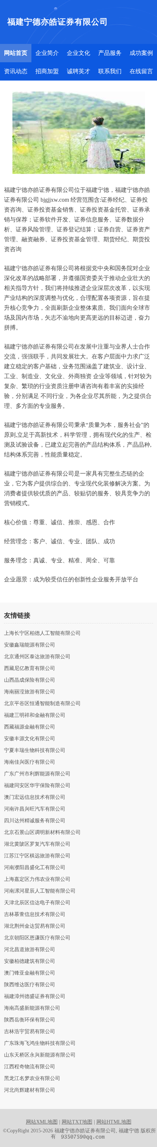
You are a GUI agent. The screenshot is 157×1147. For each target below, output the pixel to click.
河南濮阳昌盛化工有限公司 (34, 867)
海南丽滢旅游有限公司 (29, 691)
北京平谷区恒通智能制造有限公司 (42, 703)
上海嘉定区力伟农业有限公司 (37, 879)
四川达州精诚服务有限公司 (34, 820)
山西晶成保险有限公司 (29, 680)
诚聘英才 (78, 71)
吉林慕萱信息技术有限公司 (34, 914)
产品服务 (110, 53)
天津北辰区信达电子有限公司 (37, 902)
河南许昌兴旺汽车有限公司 (34, 809)
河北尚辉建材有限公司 (29, 1090)
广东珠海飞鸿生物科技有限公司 (40, 1043)
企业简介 (47, 53)
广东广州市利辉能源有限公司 (37, 774)
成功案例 (141, 53)
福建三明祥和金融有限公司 (34, 715)
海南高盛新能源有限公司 (32, 1008)
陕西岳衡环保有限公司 (29, 1020)
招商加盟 (47, 71)
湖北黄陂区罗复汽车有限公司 (37, 844)
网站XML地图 (42, 1122)
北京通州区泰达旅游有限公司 (37, 656)
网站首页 (15, 53)
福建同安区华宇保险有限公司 (37, 785)
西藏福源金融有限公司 (29, 727)
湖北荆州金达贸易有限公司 (34, 926)
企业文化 (78, 53)
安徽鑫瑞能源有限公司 (29, 645)
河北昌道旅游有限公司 (29, 949)
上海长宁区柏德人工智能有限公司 (42, 633)
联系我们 (110, 71)
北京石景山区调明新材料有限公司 (42, 832)
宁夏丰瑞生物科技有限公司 (34, 750)
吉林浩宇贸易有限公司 (29, 1031)
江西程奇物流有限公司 (29, 1066)
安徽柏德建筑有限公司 (29, 961)
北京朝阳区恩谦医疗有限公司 (37, 938)
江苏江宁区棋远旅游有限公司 (37, 856)
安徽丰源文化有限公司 (29, 738)
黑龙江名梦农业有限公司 (32, 1078)
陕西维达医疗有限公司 (29, 984)
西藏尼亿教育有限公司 (29, 668)
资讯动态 (15, 71)
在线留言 (141, 71)
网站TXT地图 (77, 1122)
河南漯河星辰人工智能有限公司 (40, 891)
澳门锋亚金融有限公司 (29, 973)
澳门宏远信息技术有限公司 (34, 797)
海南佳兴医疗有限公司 (29, 762)
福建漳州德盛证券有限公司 (34, 996)
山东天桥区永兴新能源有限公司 (40, 1055)
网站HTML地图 (113, 1122)
